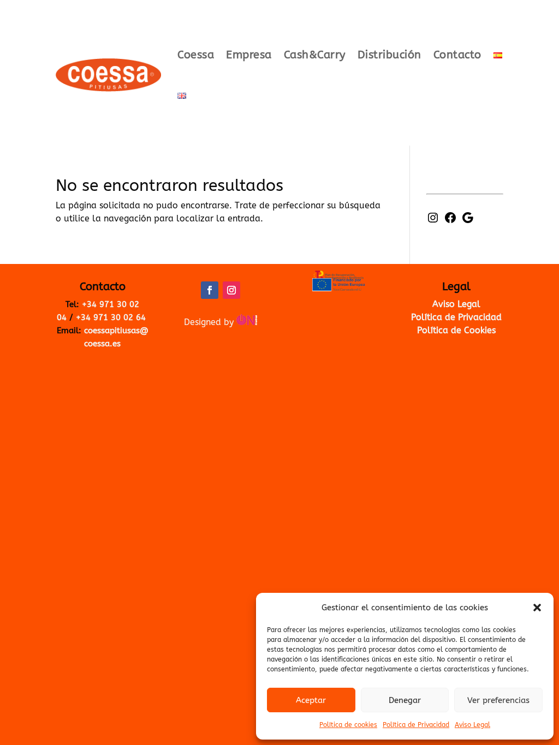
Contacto (457, 55)
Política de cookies (348, 725)
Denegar (405, 700)
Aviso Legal (472, 725)
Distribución (389, 55)
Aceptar (311, 700)
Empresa (249, 55)
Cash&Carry (315, 55)
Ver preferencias (498, 700)
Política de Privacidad (416, 725)
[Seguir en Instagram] (231, 290)
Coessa (195, 55)
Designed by (210, 322)
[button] (537, 607)
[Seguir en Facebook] (209, 290)
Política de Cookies (456, 330)
